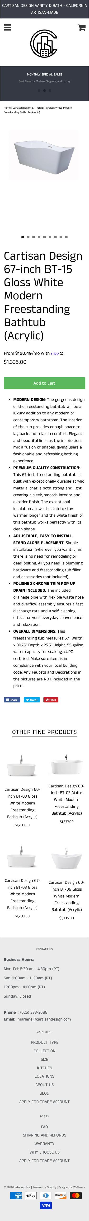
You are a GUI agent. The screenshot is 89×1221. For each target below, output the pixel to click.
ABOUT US (44, 1085)
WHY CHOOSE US (45, 1152)
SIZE (44, 1060)
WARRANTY (44, 1144)
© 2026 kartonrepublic (17, 1187)
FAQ (44, 1127)
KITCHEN (44, 1068)
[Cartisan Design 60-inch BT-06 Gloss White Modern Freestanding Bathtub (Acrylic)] (66, 858)
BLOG (44, 1093)
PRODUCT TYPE (44, 1042)
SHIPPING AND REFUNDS (44, 1135)
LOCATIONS (44, 1076)
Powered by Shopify (44, 1187)
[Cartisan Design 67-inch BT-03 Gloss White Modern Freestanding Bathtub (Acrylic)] (22, 857)
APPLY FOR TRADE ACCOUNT (44, 1102)
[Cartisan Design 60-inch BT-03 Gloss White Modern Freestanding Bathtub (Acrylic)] (22, 766)
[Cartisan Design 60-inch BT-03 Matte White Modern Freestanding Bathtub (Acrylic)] (66, 764)
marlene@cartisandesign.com (44, 1019)
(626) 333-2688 (33, 1012)
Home (7, 108)
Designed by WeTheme (71, 1187)
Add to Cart (44, 383)
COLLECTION (45, 1051)
